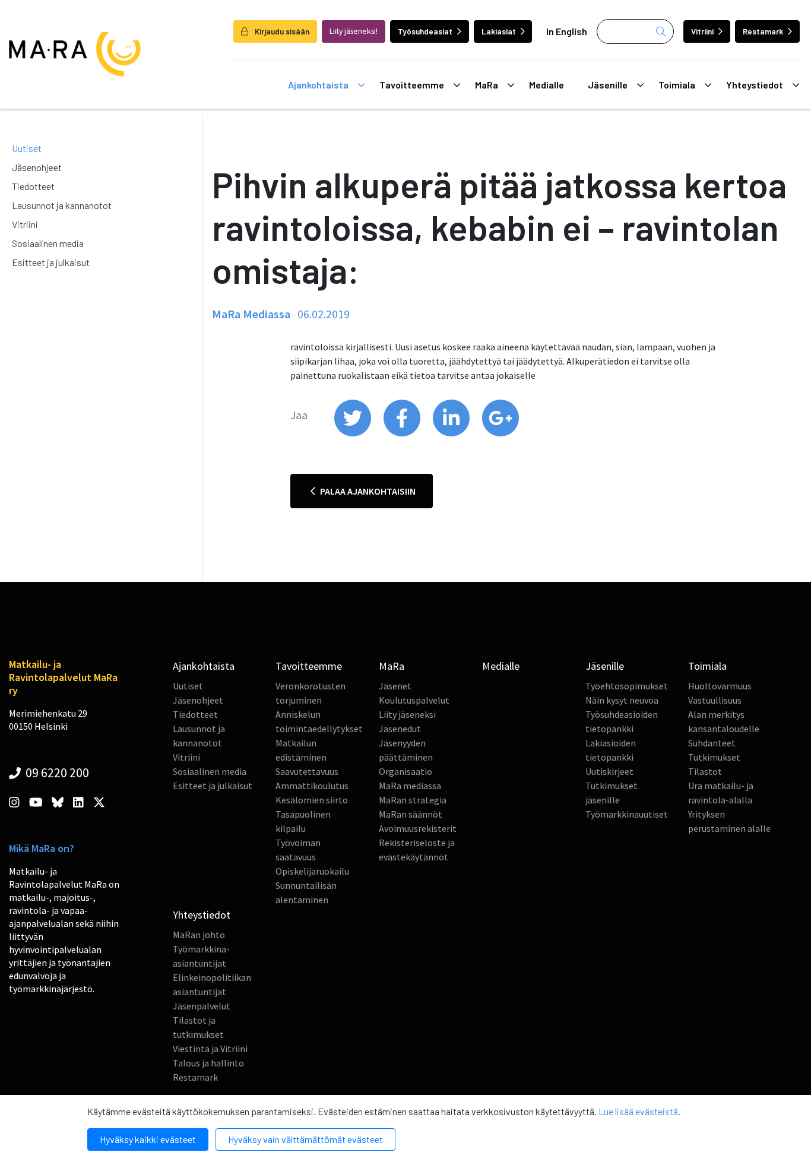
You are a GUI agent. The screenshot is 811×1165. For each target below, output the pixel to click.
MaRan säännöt (410, 814)
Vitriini (702, 31)
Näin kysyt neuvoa (621, 700)
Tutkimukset (714, 757)
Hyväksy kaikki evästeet (148, 1139)
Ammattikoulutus (312, 786)
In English (566, 31)
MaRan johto (199, 935)
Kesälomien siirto (311, 800)
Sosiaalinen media (48, 243)
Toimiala (676, 84)
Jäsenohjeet (37, 167)
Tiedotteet (33, 186)
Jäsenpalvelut (201, 1006)
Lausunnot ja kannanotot (62, 205)
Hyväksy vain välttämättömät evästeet (305, 1139)
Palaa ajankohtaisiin (367, 491)
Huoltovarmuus (720, 686)
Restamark (763, 31)
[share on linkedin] (452, 433)
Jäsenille (608, 84)
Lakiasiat (498, 31)
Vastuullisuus (715, 700)
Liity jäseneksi (407, 714)
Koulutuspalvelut (414, 700)
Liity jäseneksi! (354, 31)
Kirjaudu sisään (281, 31)
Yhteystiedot (754, 84)
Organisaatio (405, 771)
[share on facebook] (402, 433)
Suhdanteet (712, 743)
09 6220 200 (56, 772)
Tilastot (705, 771)
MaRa (486, 84)
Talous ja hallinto (208, 1063)
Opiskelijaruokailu (312, 871)
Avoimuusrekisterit (418, 828)
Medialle (546, 84)
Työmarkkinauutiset (626, 814)
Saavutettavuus (306, 771)
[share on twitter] (353, 433)
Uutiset (27, 148)
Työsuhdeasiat (425, 31)
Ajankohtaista (318, 84)
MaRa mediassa (410, 786)
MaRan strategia (412, 800)
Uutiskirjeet (609, 771)
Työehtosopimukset (626, 686)
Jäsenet (395, 686)
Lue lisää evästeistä (638, 1111)
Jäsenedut (400, 729)
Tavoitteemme (411, 84)
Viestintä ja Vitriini (210, 1049)
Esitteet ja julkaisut (51, 262)
